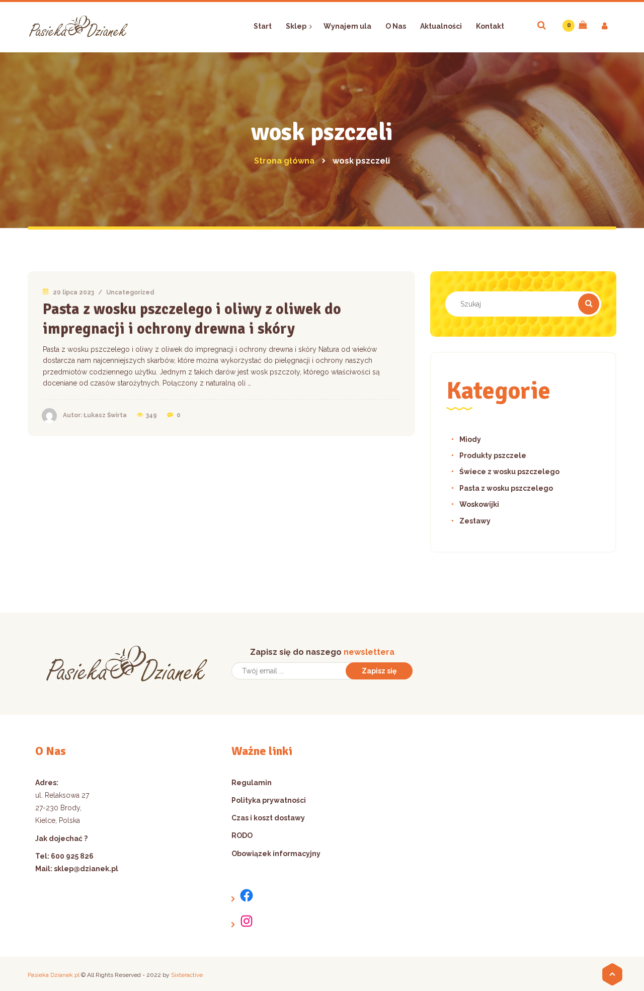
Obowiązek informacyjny (275, 854)
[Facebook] (242, 895)
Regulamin (251, 783)
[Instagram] (242, 921)
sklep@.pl (86, 869)
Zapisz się (379, 671)
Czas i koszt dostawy (268, 818)
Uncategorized (130, 292)
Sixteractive (187, 974)
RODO (242, 835)
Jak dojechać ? (61, 838)
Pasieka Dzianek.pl (53, 974)
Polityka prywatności (268, 800)
